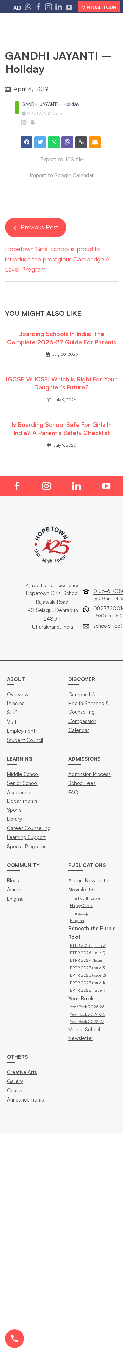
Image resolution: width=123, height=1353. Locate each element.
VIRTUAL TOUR (99, 7)
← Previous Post (35, 227)
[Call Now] (14, 1338)
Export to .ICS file (61, 159)
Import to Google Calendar (62, 175)
